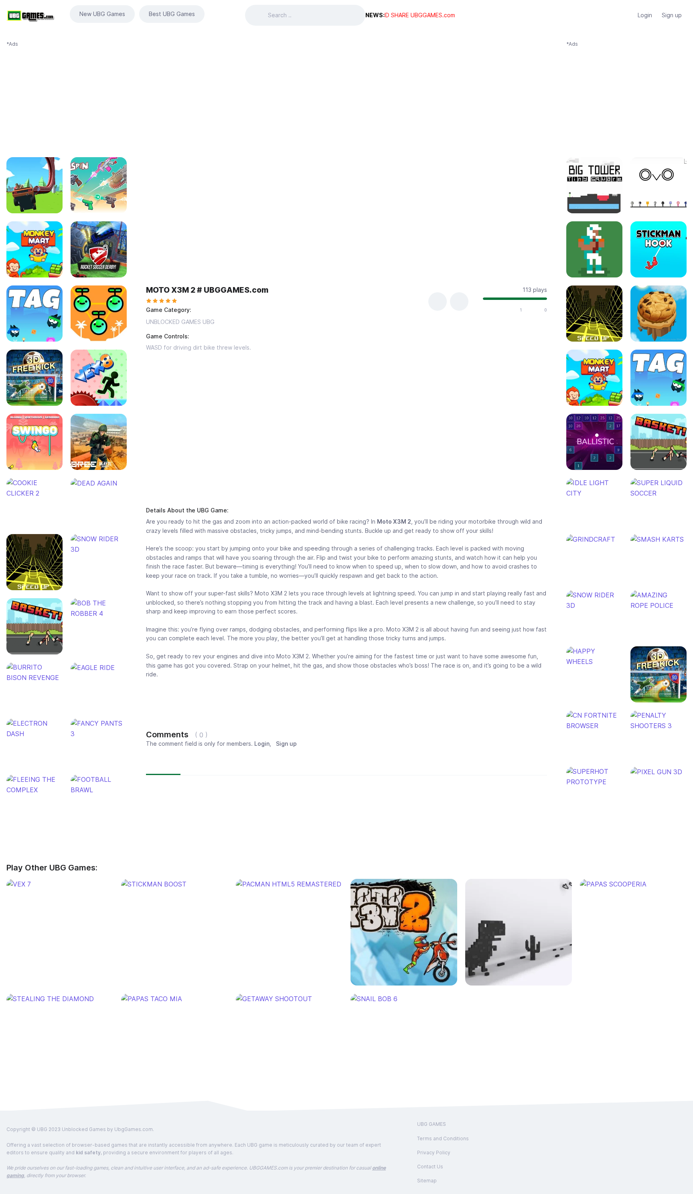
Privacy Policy (433, 1152)
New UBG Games (102, 13)
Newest (163, 765)
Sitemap (427, 1181)
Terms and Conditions (443, 1138)
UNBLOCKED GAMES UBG (180, 321)
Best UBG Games (172, 13)
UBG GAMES (431, 1124)
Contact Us (430, 1167)
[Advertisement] (66, 98)
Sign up (672, 15)
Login (645, 15)
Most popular (204, 765)
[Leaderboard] (625, 15)
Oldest (244, 765)
